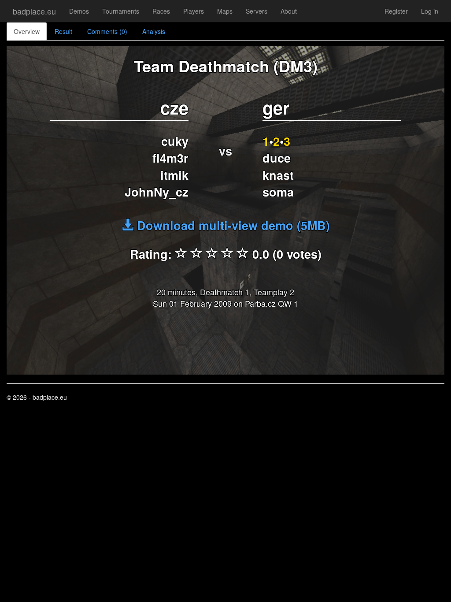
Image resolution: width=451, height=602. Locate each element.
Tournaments (120, 11)
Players (193, 11)
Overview (27, 31)
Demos (79, 11)
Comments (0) (107, 31)
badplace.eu (34, 11)
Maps (225, 11)
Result (63, 31)
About (289, 11)
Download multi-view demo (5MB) (231, 225)
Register (396, 11)
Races (161, 11)
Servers (256, 11)
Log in (429, 11)
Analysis (153, 31)
